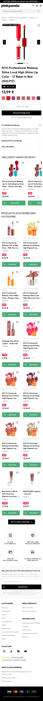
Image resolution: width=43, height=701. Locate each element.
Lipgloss (12, 20)
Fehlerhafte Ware (8, 635)
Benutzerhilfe (27, 608)
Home (5, 18)
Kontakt (25, 626)
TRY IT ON (10, 87)
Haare (4, 614)
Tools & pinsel (7, 621)
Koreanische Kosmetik (10, 632)
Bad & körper (6, 628)
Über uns (25, 637)
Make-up (33, 18)
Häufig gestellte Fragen (31, 623)
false (3, 639)
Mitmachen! (26, 630)
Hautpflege (6, 611)
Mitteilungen (7, 681)
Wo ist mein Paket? (29, 611)
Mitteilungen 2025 (8, 678)
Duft (3, 618)
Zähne (4, 625)
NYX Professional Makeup (18, 18)
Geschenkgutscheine (30, 633)
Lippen (4, 20)
